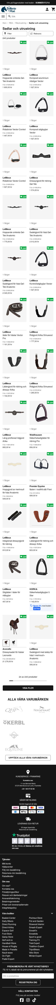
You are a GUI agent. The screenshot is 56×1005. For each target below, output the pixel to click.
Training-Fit (34, 939)
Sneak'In (33, 930)
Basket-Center (8, 917)
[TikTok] (34, 1000)
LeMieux (7, 74)
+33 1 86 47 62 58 (28, 789)
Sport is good (35, 936)
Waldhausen (36, 434)
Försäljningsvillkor (10, 891)
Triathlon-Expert (36, 946)
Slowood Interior (36, 924)
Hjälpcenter (7, 866)
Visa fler (28, 687)
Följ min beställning (11, 869)
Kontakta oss (28, 780)
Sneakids (33, 933)
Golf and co (7, 939)
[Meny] (3, 16)
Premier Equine (37, 486)
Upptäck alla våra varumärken (28, 757)
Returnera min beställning (14, 873)
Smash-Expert (35, 927)
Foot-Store (7, 933)
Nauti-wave (7, 952)
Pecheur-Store (35, 917)
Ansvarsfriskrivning (11, 898)
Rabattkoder (7, 876)
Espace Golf (7, 930)
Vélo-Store (34, 952)
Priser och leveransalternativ (15, 904)
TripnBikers (34, 949)
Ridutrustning (20, 23)
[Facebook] (22, 1000)
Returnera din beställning (28, 829)
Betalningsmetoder (11, 901)
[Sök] (9, 16)
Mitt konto (6, 863)
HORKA (33, 589)
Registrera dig (28, 982)
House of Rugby (9, 946)
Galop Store (7, 936)
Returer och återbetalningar (14, 895)
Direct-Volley (8, 927)
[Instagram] (28, 1000)
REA (11, 23)
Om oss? (6, 885)
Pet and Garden (36, 921)
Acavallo (7, 648)
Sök (13, 16)
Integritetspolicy (9, 907)
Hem (5, 23)
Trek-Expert (34, 943)
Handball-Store (9, 943)
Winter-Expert (35, 955)
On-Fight (6, 955)
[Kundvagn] (53, 9)
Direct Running (9, 924)
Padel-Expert (8, 958)
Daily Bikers (7, 921)
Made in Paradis (9, 949)
